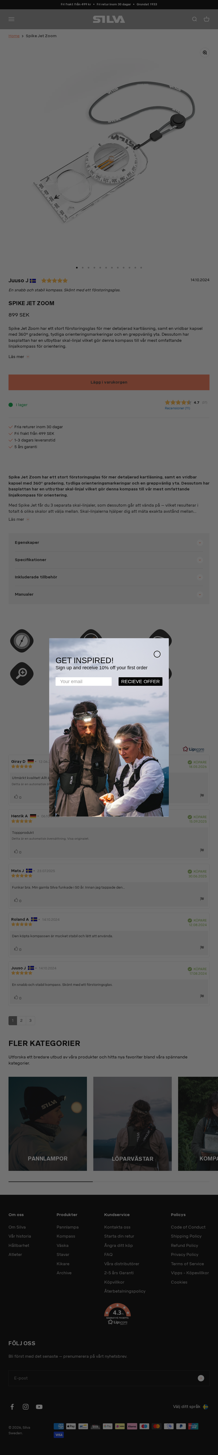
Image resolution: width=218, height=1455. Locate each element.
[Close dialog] (157, 654)
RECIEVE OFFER (140, 681)
